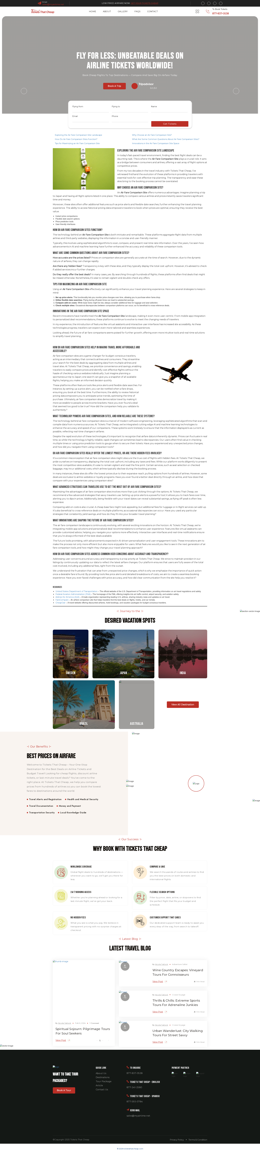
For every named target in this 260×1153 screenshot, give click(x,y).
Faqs (137, 11)
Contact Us (102, 1089)
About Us (101, 1073)
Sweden (71, 653)
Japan (123, 653)
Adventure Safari (179, 964)
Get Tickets (169, 123)
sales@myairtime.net (53, 4)
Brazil (84, 704)
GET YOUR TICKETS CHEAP (144, 3)
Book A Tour (64, 1090)
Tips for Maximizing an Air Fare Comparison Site (77, 143)
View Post (61, 1040)
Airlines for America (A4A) (67, 597)
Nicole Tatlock (64, 1023)
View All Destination (182, 704)
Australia (136, 704)
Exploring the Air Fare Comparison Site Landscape (78, 135)
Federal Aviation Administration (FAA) (73, 594)
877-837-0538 (220, 13)
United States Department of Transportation (77, 591)
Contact (152, 11)
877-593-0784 (135, 1101)
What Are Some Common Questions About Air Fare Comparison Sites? (165, 139)
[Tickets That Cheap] (42, 11)
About (107, 11)
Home (92, 11)
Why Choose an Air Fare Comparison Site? (152, 135)
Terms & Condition (197, 1139)
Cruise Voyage (178, 995)
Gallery (123, 11)
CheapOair (60, 603)
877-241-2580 (134, 1087)
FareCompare (62, 600)
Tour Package (104, 1081)
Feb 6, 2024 (80, 1023)
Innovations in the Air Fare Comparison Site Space (155, 143)
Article (99, 1085)
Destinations (103, 1077)
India (183, 653)
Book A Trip (114, 86)
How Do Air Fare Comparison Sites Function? (76, 139)
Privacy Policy (177, 1139)
